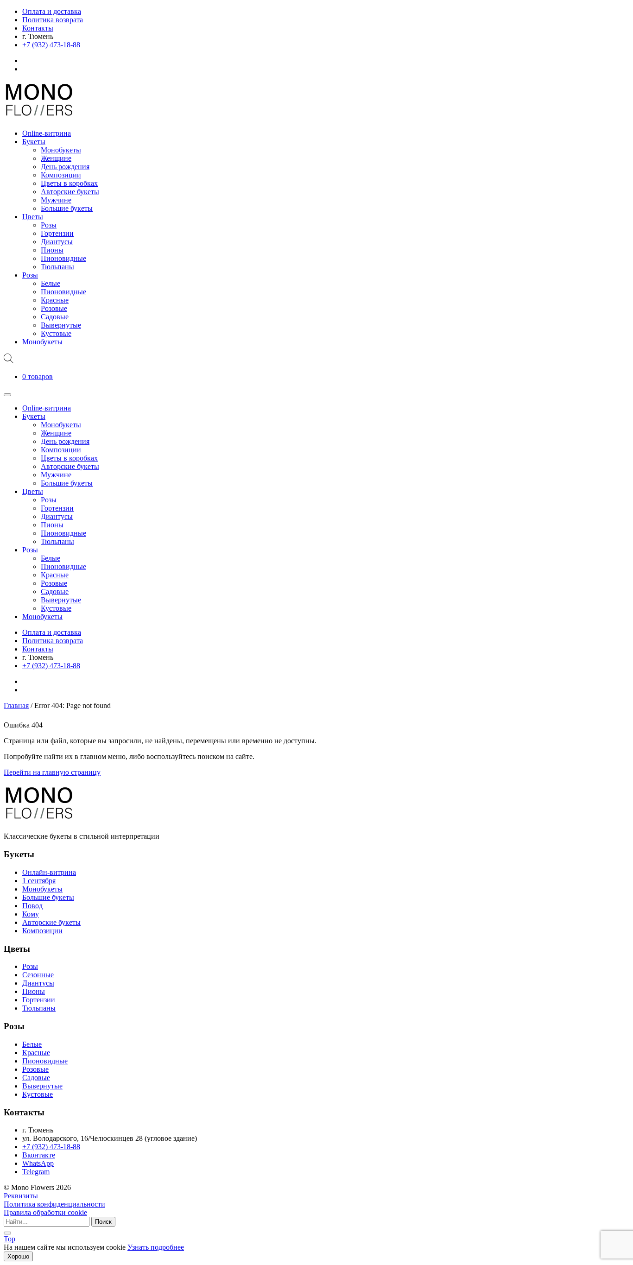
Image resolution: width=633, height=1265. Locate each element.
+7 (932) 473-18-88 (51, 45)
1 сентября (39, 881)
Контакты (37, 28)
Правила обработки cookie (45, 1212)
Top (9, 1239)
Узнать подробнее (155, 1247)
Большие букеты (67, 208)
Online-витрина (46, 133)
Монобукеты (61, 150)
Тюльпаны (57, 267)
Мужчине (56, 200)
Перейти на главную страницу (52, 772)
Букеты (33, 141)
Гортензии (57, 233)
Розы (49, 225)
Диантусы (57, 242)
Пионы (52, 250)
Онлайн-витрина (49, 872)
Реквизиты (21, 1196)
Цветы (32, 217)
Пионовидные (63, 258)
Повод (32, 906)
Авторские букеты (70, 192)
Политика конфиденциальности (54, 1204)
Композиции (61, 175)
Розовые (54, 308)
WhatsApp (38, 1163)
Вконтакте (38, 1155)
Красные (55, 300)
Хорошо (18, 1256)
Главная (16, 705)
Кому (30, 914)
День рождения (65, 167)
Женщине (56, 158)
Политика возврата (52, 20)
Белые (50, 283)
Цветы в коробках (69, 183)
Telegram (36, 1172)
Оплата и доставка (51, 11)
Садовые (55, 317)
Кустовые (56, 333)
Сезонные (38, 975)
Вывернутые (61, 325)
